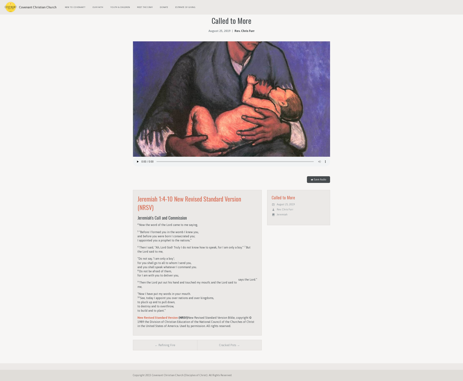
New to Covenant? (75, 7)
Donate (164, 7)
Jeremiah (282, 214)
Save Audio (319, 179)
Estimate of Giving (185, 7)
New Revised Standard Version (157, 317)
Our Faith (97, 7)
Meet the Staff (145, 7)
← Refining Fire (165, 345)
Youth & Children (120, 7)
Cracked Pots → (229, 345)
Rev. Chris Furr (244, 31)
